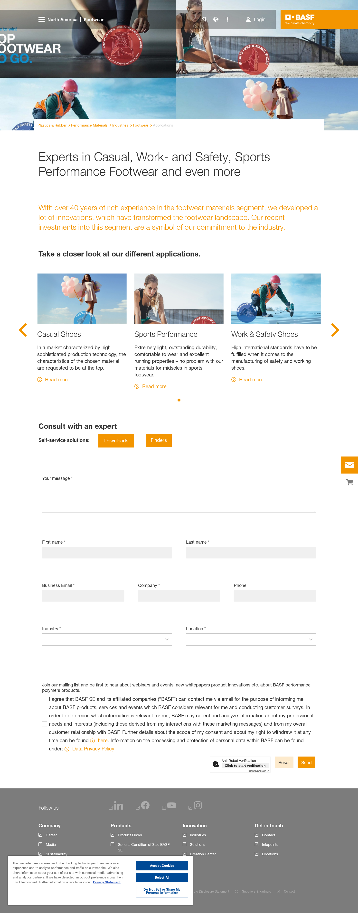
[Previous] (22, 332)
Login (259, 19)
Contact (289, 891)
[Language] (216, 19)
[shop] (349, 482)
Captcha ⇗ (258, 770)
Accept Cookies (162, 865)
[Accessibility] (228, 19)
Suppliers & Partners (256, 891)
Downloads (116, 441)
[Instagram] (195, 808)
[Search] (204, 19)
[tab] (179, 400)
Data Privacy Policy (93, 749)
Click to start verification (245, 765)
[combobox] (102, 639)
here (103, 740)
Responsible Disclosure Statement (204, 891)
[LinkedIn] (116, 808)
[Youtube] (169, 808)
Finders (159, 440)
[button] (167, 639)
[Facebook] (143, 808)
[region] (100, 880)
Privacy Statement (107, 882)
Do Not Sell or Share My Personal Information (161, 891)
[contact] (349, 465)
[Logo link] (300, 19)
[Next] (335, 332)
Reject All (162, 877)
